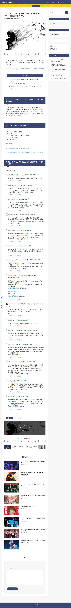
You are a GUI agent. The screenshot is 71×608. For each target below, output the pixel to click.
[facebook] (33, 604)
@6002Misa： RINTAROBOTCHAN (17, 330)
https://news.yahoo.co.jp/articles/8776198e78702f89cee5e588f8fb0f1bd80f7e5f (25, 68)
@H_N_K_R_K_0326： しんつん (16, 174)
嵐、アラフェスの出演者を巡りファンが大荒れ (17, 148)
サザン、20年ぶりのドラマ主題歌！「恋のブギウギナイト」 (59, 70)
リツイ (15, 180)
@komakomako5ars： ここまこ (16, 361)
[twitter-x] (35, 604)
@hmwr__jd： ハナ (13, 320)
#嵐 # (10, 291)
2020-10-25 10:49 (22, 320)
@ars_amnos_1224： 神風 (15, 344)
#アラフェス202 (12, 354)
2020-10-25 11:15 (22, 396)
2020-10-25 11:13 (19, 381)
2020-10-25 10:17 (23, 199)
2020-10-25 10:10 (29, 174)
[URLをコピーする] (42, 54)
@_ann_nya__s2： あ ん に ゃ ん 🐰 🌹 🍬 (19, 259)
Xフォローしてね (36, 5)
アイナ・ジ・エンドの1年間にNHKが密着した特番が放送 (59, 60)
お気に (19, 180)
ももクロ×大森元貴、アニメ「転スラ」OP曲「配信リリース (58, 74)
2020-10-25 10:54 (28, 361)
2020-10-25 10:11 (26, 185)
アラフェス (20, 417)
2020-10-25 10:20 (28, 214)
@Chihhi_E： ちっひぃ (14, 246)
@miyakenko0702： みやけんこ (16, 214)
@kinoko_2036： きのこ (14, 230)
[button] (7, 54)
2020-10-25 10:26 (25, 230)
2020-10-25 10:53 (26, 344)
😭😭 (13, 286)
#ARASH (10, 407)
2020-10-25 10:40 (34, 259)
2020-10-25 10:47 (39, 304)
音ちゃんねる (7, 2)
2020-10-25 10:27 (24, 246)
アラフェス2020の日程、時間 (18, 84)
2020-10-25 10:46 (12, 277)
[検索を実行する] (66, 12)
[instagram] (37, 604)
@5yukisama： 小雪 (13, 199)
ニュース (10, 18)
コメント (9, 568)
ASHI (14, 291)
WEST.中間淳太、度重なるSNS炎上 (58, 78)
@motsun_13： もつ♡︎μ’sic (15, 185)
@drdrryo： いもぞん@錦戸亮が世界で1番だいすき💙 (21, 304)
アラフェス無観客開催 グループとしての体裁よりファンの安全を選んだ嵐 (24, 152)
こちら (17, 139)
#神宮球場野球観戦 (13, 288)
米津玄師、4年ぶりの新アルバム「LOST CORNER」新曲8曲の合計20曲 (58, 65)
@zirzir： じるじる (13, 396)
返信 (10, 180)
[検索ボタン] (67, 2)
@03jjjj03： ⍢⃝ (11, 381)
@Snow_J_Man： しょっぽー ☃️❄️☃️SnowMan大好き (22, 275)
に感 (24, 288)
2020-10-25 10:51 (30, 330)
